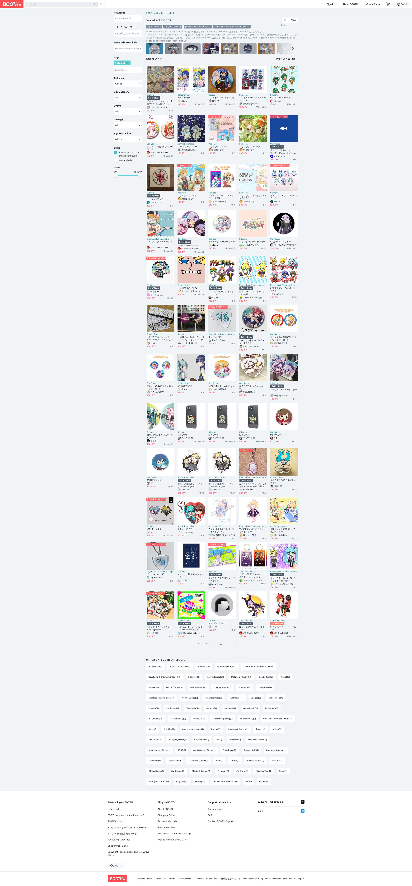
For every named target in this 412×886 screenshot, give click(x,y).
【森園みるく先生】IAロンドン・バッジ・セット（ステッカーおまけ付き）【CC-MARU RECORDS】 (191, 338)
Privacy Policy (212, 879)
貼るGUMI (182, 434)
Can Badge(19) (266, 677)
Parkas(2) (216, 729)
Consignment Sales (118, 845)
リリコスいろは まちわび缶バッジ (160, 147)
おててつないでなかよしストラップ (282, 289)
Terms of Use (160, 879)
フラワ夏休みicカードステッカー (283, 391)
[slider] (116, 175)
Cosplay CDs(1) (251, 750)
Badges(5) (256, 698)
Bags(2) (152, 729)
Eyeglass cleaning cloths (158, 239)
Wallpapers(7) (265, 687)
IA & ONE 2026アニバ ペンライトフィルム (221, 530)
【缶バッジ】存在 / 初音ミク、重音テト (252, 341)
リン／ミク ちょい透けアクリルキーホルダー (282, 579)
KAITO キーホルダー (187, 146)
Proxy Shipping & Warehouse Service (127, 827)
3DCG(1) (182, 750)
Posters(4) (154, 708)
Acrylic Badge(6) (190, 698)
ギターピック (214, 336)
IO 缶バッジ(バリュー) (280, 241)
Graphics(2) (169, 729)
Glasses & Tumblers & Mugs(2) (277, 718)
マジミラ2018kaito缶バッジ (221, 97)
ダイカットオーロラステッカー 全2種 (221, 196)
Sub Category (121, 92)
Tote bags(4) (192, 708)
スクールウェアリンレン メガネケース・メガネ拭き (159, 338)
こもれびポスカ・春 (217, 146)
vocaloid (170, 13)
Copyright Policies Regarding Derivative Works (128, 853)
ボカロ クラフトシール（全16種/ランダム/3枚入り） (160, 102)
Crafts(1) (235, 760)
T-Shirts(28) (194, 677)
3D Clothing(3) (156, 718)
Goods (159, 13)
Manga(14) (154, 687)
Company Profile (144, 879)
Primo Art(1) (223, 771)
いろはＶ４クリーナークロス (159, 243)
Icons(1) (219, 760)
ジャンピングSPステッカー (252, 241)
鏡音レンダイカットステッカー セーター (159, 628)
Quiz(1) (248, 781)
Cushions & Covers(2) (238, 729)
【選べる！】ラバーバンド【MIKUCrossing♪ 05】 (190, 628)
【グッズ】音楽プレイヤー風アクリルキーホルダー (252, 575)
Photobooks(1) (230, 750)
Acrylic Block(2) (201, 739)
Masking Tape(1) (264, 771)
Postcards (243, 95)
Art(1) (219, 739)
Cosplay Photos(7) (222, 687)
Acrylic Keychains (186, 144)
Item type (119, 119)
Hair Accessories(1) (257, 739)
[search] (94, 4)
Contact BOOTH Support (221, 821)
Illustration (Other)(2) (223, 718)
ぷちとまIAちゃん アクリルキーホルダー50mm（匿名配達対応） (253, 485)
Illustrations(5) (236, 698)
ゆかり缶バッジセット (188, 245)
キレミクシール (154, 291)
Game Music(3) (250, 708)
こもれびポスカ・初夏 (249, 146)
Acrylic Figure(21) (215, 677)
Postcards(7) (245, 687)
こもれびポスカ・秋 (187, 195)
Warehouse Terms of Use (180, 879)
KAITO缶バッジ (154, 480)
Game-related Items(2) (193, 729)
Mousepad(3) (271, 708)
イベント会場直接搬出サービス (123, 833)
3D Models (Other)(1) (198, 760)
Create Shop (373, 4)
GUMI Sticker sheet (280, 97)
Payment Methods (167, 821)
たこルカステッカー (156, 199)
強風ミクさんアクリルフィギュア (282, 481)
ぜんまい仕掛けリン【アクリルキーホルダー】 (190, 485)
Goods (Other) (184, 285)
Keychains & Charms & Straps (252, 285)
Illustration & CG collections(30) (258, 666)
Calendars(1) (155, 760)
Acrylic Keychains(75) (179, 666)
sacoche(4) (211, 708)
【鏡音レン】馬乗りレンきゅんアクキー (282, 530)
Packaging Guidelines (119, 839)
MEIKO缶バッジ (277, 434)
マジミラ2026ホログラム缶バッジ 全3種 (160, 387)
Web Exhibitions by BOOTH (172, 839)
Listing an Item (115, 809)
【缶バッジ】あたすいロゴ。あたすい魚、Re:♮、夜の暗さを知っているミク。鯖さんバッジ (283, 151)
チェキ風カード (185, 97)
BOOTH (150, 13)
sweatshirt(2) (155, 739)
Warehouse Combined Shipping (174, 833)
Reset (283, 25)
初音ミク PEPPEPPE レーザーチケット (221, 579)
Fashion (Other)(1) (255, 760)
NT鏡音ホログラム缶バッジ (221, 385)
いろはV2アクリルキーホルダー (283, 628)
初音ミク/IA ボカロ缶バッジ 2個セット (160, 436)
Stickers (150, 95)
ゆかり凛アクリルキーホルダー (252, 628)
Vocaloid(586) (155, 666)
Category (119, 78)
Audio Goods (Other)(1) (204, 750)
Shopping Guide (166, 815)
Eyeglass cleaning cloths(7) (161, 698)
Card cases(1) (178, 771)
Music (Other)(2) (248, 718)
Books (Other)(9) (198, 687)
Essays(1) (264, 781)
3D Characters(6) (213, 698)
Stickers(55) (204, 666)
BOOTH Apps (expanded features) (126, 815)
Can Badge (152, 144)
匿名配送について (117, 821)
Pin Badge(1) (242, 771)
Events (118, 106)
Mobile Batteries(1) (201, 771)
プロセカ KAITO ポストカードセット (252, 99)
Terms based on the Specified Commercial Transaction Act (269, 879)
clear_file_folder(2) (178, 739)
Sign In (330, 4)
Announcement (216, 809)
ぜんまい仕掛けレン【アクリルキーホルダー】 (221, 485)
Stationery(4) (172, 708)
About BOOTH (350, 4)
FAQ (210, 815)
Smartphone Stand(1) (159, 781)
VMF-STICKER (154, 529)
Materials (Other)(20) (241, 677)
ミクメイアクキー (186, 529)
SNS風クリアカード (187, 385)
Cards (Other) (184, 95)
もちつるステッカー (217, 623)
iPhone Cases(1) (156, 771)
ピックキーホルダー (156, 574)
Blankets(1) (277, 760)
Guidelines (198, 879)
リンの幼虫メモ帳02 (187, 287)
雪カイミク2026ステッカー (221, 241)
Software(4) (230, 708)
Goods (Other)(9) (174, 687)
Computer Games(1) (275, 750)
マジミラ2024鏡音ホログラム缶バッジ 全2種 (283, 338)
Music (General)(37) (226, 666)
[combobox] (61, 4)
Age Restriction (122, 133)
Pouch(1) (283, 771)
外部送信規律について (230, 879)
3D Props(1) (200, 781)
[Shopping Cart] (388, 4)
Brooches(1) (235, 739)
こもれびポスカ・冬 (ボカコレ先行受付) (252, 196)
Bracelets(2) (199, 718)
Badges (211, 95)
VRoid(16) (285, 677)
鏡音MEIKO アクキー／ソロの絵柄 (252, 292)
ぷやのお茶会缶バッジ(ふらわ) (252, 387)
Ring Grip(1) (181, 781)
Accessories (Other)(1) (159, 750)
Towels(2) (260, 729)
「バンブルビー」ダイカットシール (221, 292)
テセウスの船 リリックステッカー (190, 575)
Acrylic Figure (276, 477)
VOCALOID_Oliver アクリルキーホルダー (252, 530)
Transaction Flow (166, 827)
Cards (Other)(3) (178, 718)
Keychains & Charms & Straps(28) (165, 677)
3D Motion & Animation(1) (226, 781)
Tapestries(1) (174, 760)
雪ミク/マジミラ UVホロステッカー (283, 196)
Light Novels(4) (275, 698)
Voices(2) (277, 729)
